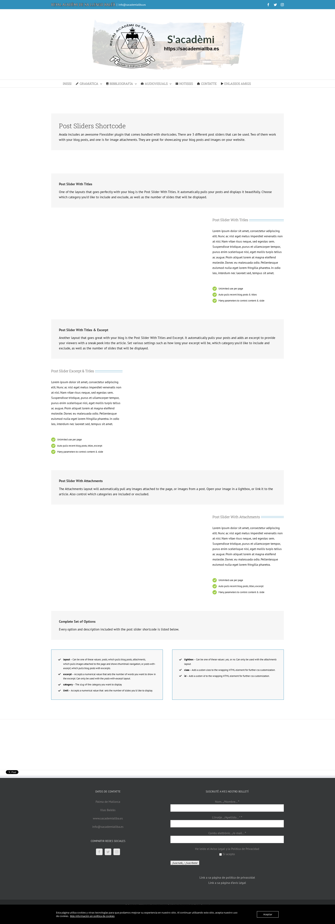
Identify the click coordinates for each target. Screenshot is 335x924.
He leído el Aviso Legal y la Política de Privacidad (227, 849)
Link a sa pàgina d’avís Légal (227, 883)
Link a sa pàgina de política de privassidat (227, 877)
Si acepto (229, 854)
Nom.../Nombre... (227, 802)
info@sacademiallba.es (132, 4)
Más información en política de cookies (92, 916)
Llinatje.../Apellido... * (227, 817)
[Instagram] (116, 852)
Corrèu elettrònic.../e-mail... (227, 833)
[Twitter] (108, 852)
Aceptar (267, 914)
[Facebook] (99, 852)
